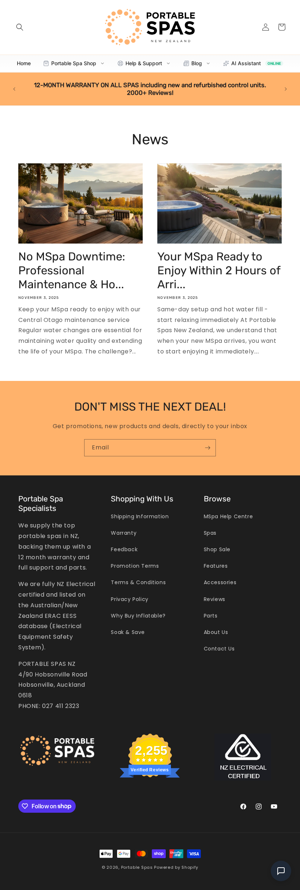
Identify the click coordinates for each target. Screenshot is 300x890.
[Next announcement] (286, 89)
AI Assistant (256, 63)
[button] (20, 27)
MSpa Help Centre (228, 516)
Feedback (124, 549)
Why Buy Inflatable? (138, 615)
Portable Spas (137, 867)
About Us (216, 632)
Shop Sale (217, 549)
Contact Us (219, 648)
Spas (210, 533)
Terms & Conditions (138, 582)
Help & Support (143, 63)
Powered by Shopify (176, 867)
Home (24, 63)
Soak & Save (128, 632)
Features (216, 566)
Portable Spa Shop (73, 63)
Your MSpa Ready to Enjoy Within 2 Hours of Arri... (218, 271)
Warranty (123, 533)
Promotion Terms (135, 566)
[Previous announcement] (14, 89)
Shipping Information (140, 516)
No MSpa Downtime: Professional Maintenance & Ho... (71, 271)
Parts (211, 615)
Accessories (220, 582)
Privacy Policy (129, 599)
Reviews (214, 599)
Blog (196, 63)
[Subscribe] (207, 447)
